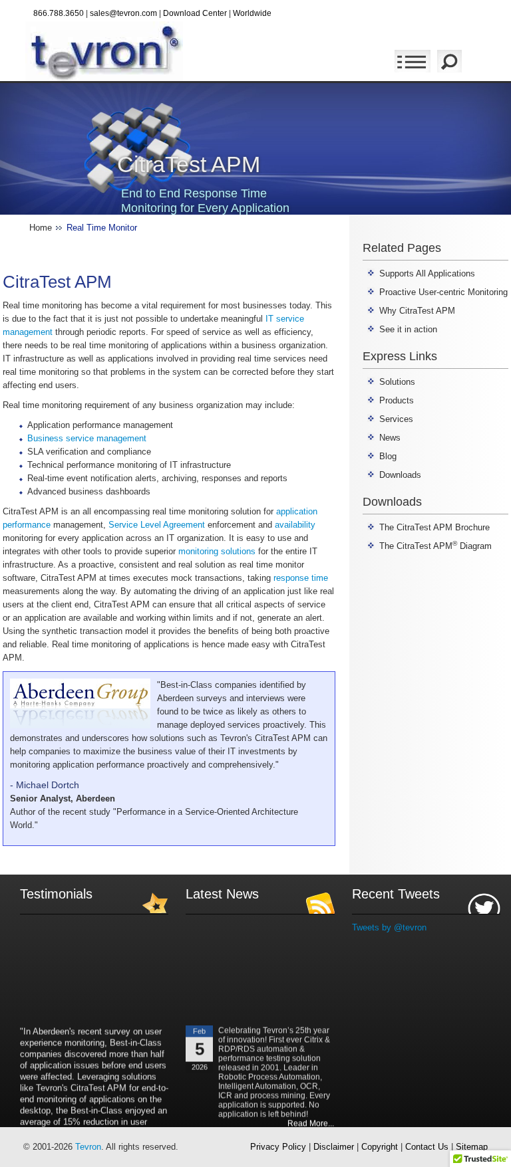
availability (295, 525)
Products (396, 400)
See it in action (408, 329)
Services (396, 419)
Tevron (88, 1147)
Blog (388, 456)
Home (40, 228)
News (390, 438)
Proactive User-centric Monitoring (443, 292)
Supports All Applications (427, 273)
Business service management (86, 438)
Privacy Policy (278, 1147)
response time (300, 578)
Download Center (195, 13)
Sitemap (472, 1147)
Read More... (311, 1117)
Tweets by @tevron (389, 927)
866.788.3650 (58, 13)
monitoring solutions (217, 551)
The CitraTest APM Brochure (434, 527)
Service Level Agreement (156, 525)
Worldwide (252, 13)
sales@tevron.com (123, 13)
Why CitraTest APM (417, 311)
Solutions (397, 382)
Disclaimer (333, 1147)
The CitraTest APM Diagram (435, 546)
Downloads (400, 475)
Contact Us (426, 1147)
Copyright (379, 1147)
